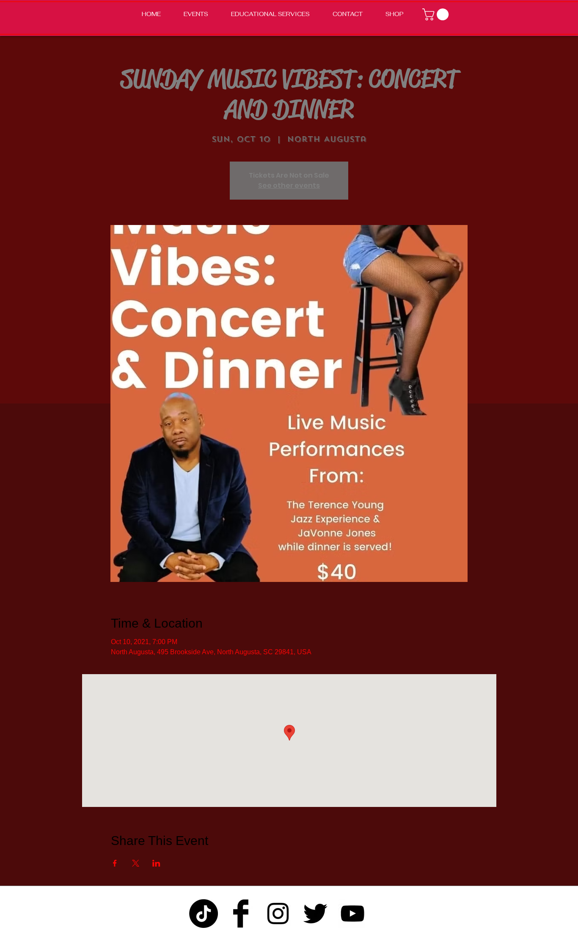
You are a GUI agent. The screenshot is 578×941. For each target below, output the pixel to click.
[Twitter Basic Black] (315, 913)
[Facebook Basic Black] (240, 913)
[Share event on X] (136, 863)
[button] (436, 14)
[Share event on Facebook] (115, 863)
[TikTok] (203, 913)
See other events (289, 185)
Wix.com (386, 935)
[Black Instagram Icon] (278, 913)
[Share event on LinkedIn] (156, 863)
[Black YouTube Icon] (352, 913)
